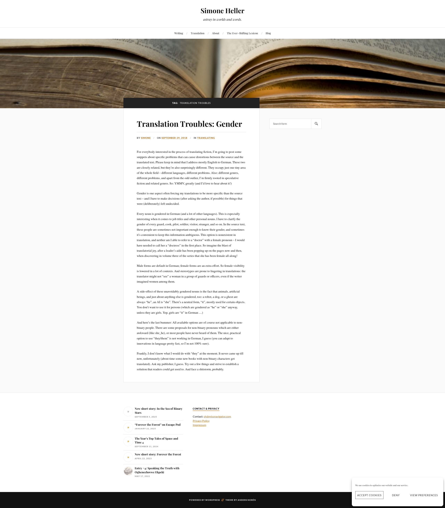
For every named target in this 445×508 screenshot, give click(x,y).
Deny (396, 495)
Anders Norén (247, 500)
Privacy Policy (201, 420)
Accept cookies (369, 495)
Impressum (199, 425)
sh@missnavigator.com (217, 416)
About (215, 33)
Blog (268, 33)
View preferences (424, 495)
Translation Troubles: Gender (189, 123)
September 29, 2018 (174, 138)
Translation (197, 33)
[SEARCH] (316, 124)
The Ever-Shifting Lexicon (242, 33)
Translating (206, 138)
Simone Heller (222, 10)
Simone (146, 138)
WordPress (212, 500)
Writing (178, 33)
